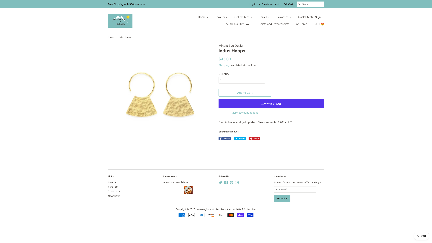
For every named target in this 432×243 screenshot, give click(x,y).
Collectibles (242, 17)
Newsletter (114, 196)
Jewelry (220, 17)
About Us (113, 187)
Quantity (224, 74)
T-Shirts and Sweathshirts (272, 24)
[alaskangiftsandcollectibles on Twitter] (220, 183)
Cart (290, 4)
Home (202, 17)
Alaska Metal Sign (309, 17)
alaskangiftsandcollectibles (211, 209)
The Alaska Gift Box (236, 24)
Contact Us (114, 191)
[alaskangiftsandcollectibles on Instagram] (237, 183)
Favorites (283, 17)
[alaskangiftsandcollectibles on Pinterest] (231, 183)
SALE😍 (319, 24)
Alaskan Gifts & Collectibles (241, 209)
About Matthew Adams (175, 182)
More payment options (245, 112)
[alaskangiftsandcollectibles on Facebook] (226, 183)
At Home (301, 24)
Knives (263, 17)
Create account (270, 4)
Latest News (170, 176)
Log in (252, 4)
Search (112, 182)
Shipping (224, 65)
